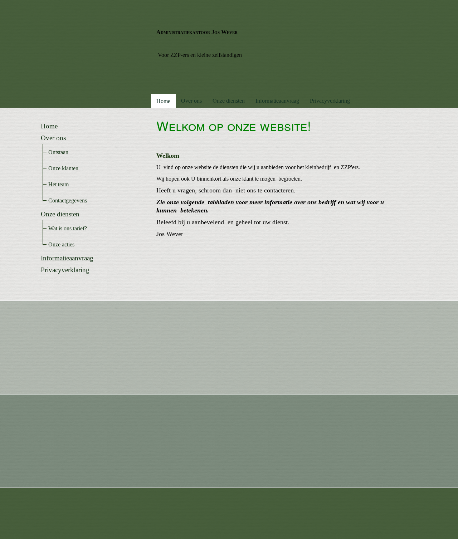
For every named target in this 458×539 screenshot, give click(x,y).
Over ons (191, 101)
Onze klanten (63, 168)
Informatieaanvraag (277, 101)
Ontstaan (58, 152)
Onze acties (61, 244)
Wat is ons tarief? (67, 228)
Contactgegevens (67, 200)
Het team (58, 184)
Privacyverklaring (330, 101)
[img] (92, 46)
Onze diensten (229, 101)
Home (163, 101)
